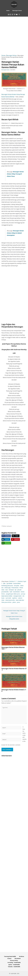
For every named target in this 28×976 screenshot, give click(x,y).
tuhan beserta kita (10, 600)
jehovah (19, 589)
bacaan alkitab (17, 583)
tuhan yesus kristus (6, 602)
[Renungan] (16, 14)
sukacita (20, 598)
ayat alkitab (9, 583)
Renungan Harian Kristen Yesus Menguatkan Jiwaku (14, 617)
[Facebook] (12, 14)
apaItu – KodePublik (14, 964)
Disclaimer (18, 958)
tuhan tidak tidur (20, 600)
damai (21, 585)
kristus (3, 594)
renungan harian (17, 596)
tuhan (2, 600)
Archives (21, 956)
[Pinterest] (14, 14)
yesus (18, 602)
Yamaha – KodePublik (14, 966)
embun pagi (7, 587)
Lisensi (9, 958)
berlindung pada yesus (7, 585)
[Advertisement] (14, 31)
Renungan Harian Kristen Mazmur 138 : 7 (13, 648)
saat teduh (8, 598)
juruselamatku (5, 591)
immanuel (11, 589)
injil (15, 589)
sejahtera (14, 598)
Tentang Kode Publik (10, 956)
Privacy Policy (14, 960)
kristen (22, 591)
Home (3, 55)
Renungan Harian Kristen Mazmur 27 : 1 (13, 669)
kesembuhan (16, 591)
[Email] (8, 14)
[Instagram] (10, 14)
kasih (11, 591)
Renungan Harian (11, 55)
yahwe (14, 602)
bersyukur (16, 585)
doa (2, 587)
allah (4, 583)
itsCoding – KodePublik (14, 962)
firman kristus (15, 587)
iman (6, 589)
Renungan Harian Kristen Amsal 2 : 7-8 (13, 690)
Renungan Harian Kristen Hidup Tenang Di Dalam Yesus (14, 611)
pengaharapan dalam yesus (13, 594)
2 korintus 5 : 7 (12, 581)
